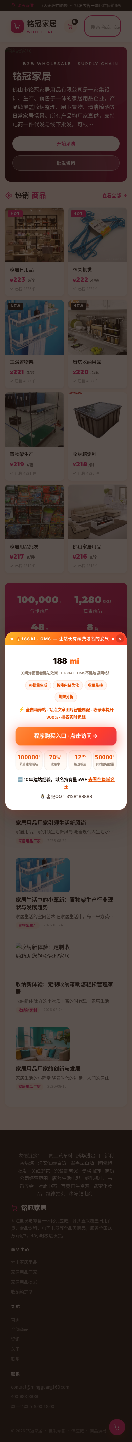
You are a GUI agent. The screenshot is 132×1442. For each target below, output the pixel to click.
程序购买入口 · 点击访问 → (66, 735)
